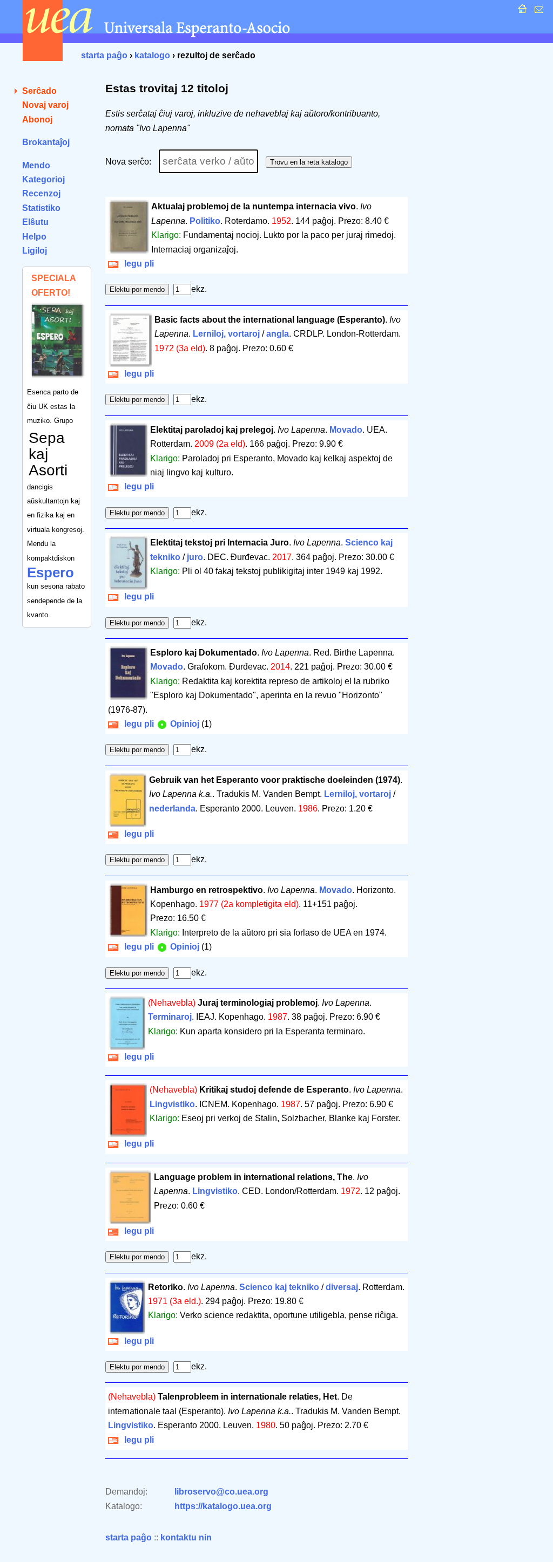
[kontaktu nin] (537, 11)
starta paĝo (104, 55)
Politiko (205, 221)
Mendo (36, 165)
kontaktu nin (186, 1537)
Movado (345, 429)
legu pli (137, 263)
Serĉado (39, 91)
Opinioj (183, 723)
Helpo (34, 236)
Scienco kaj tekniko (279, 1287)
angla (277, 333)
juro (195, 557)
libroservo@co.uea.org (221, 1491)
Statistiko (41, 208)
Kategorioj (43, 179)
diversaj (342, 1287)
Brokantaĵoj (46, 142)
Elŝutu (35, 222)
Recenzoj (41, 193)
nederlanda (172, 808)
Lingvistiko (172, 1104)
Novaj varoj (45, 105)
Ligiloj (34, 250)
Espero (50, 572)
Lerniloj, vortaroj (226, 333)
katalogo (152, 55)
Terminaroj (170, 1016)
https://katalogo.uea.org (223, 1506)
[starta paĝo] (521, 11)
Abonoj (37, 119)
